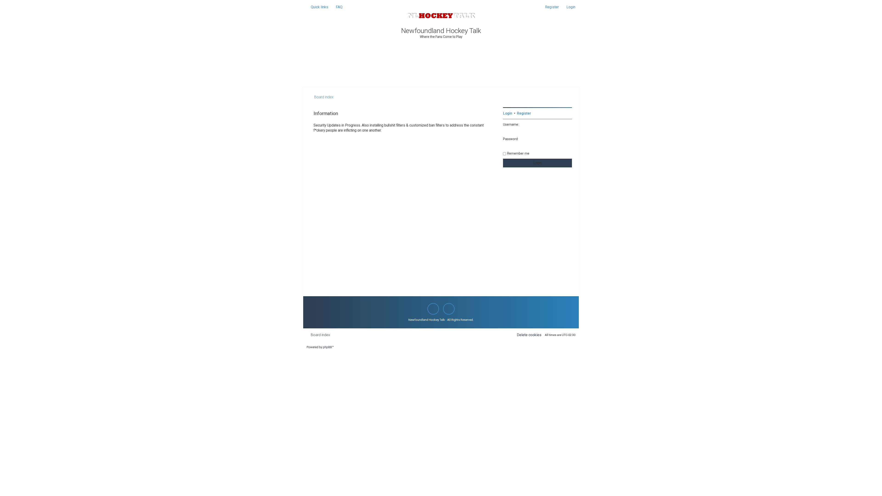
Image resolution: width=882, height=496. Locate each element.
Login (507, 113)
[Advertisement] (441, 74)
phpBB (327, 347)
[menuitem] (337, 7)
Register (524, 113)
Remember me (518, 153)
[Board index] (441, 15)
